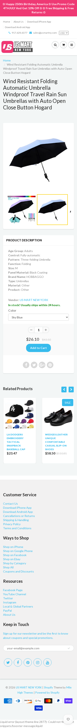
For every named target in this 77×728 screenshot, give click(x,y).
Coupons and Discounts (18, 571)
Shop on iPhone (13, 547)
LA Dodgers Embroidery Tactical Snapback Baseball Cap (15, 442)
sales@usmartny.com (45, 32)
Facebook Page (13, 590)
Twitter (8, 598)
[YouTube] (47, 662)
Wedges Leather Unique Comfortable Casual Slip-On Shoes (56, 442)
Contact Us (10, 503)
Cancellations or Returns (19, 516)
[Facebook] (18, 662)
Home (6, 21)
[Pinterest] (28, 662)
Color (12, 310)
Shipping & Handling (16, 520)
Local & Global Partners (18, 606)
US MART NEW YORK (34, 300)
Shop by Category (14, 563)
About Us (19, 21)
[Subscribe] (68, 648)
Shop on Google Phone (18, 551)
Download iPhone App (39, 21)
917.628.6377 (19, 32)
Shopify (48, 687)
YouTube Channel (14, 594)
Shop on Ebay (11, 559)
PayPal (7, 610)
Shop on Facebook (14, 555)
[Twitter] (8, 662)
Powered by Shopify (47, 692)
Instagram (9, 602)
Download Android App (17, 27)
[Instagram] (37, 662)
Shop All (8, 567)
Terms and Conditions (17, 528)
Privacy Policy (12, 524)
